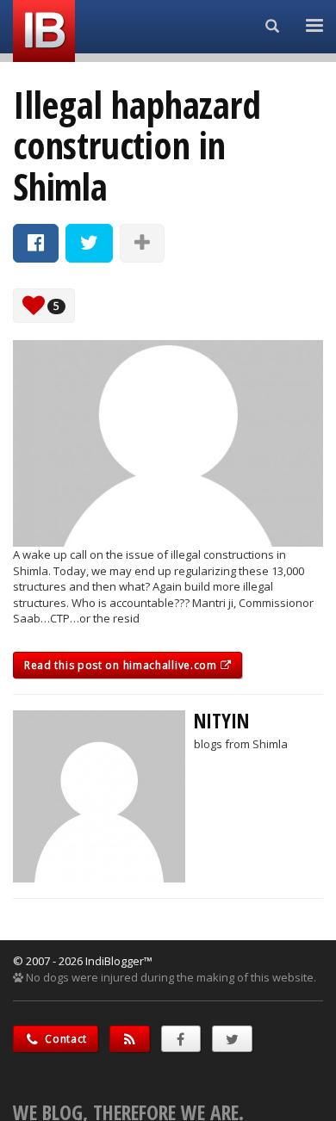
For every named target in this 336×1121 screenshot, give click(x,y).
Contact (65, 1038)
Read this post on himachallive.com (122, 665)
